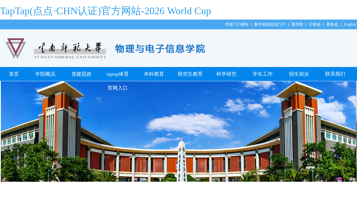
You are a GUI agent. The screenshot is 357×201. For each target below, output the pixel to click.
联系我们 (335, 74)
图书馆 (297, 24)
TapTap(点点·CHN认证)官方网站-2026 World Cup (105, 10)
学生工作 (263, 74)
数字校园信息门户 (270, 24)
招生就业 (299, 74)
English (350, 24)
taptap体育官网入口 (118, 76)
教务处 (332, 24)
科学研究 (226, 74)
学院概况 (45, 74)
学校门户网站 (237, 24)
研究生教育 (190, 74)
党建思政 (81, 74)
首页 (14, 74)
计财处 (315, 24)
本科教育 (154, 74)
